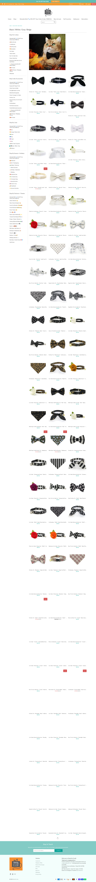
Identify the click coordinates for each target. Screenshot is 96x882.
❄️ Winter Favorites (14, 167)
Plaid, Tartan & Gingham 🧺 (15, 203)
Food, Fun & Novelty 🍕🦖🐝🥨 (16, 205)
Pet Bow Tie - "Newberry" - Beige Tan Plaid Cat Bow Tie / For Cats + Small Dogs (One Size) (38, 559)
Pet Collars (12, 51)
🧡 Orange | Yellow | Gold (15, 132)
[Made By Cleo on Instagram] (4, 4)
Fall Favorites (67, 19)
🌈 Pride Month (13, 186)
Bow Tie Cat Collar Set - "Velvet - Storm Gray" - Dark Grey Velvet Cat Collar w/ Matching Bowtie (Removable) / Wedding (58, 129)
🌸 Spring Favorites (14, 181)
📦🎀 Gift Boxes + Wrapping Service (15, 70)
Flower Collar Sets (13, 58)
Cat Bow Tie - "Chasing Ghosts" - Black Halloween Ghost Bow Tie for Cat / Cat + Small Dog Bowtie (38, 750)
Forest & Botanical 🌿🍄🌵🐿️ (16, 207)
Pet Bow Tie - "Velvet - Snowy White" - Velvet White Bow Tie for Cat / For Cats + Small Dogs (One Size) (77, 129)
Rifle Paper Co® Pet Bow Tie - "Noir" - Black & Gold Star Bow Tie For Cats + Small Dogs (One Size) (58, 392)
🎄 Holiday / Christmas (14, 165)
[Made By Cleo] (48, 12)
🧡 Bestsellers (12, 48)
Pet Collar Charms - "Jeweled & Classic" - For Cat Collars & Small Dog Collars (77, 870)
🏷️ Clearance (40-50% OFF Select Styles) (15, 65)
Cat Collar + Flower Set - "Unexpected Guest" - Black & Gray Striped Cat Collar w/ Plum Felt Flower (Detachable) (38, 487)
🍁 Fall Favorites (13, 46)
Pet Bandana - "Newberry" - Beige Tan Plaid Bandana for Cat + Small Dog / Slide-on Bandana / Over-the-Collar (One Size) (77, 559)
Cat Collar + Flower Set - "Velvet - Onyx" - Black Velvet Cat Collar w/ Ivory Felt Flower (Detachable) (38, 103)
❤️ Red (11, 129)
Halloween (76, 19)
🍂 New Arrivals (13, 42)
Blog (22, 4)
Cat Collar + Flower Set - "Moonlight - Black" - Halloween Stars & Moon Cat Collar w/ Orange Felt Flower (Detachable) (58, 726)
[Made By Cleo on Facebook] (2, 4)
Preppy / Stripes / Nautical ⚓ (16, 219)
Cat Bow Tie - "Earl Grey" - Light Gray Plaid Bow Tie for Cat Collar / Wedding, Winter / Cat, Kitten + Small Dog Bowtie (77, 224)
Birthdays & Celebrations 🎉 (15, 230)
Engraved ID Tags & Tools (15, 85)
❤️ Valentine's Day (13, 174)
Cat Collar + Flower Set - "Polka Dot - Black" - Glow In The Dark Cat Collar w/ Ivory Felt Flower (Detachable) (77, 320)
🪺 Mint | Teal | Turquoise (15, 143)
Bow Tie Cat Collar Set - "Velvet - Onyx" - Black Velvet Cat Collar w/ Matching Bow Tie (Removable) (58, 103)
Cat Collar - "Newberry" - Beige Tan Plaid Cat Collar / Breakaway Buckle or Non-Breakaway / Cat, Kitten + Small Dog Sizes (58, 559)
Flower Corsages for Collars (15, 95)
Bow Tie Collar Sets (14, 55)
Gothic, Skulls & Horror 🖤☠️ (15, 223)
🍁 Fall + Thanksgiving (14, 162)
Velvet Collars (12, 53)
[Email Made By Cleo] (7, 4)
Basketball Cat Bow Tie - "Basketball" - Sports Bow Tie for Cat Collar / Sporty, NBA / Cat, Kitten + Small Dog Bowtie (58, 822)
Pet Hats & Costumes (14, 105)
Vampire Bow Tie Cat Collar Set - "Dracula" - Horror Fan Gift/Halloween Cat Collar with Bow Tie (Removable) (38, 822)
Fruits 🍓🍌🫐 (12, 212)
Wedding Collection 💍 (14, 237)
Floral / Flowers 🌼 (13, 209)
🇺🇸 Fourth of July (13, 183)
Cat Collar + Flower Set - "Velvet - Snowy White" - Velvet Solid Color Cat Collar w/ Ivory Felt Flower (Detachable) (77, 151)
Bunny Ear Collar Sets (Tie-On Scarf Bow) (16, 61)
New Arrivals (57, 19)
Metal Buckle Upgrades (14, 92)
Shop (15, 19)
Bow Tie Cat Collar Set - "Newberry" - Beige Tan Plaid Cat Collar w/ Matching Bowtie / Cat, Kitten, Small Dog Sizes (77, 583)
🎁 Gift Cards (12, 67)
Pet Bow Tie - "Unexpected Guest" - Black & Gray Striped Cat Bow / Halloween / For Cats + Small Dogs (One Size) (77, 439)
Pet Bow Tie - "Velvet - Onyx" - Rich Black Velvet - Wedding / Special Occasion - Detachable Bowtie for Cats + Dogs (38, 81)
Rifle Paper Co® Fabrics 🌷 (15, 228)
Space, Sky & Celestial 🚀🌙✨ (16, 214)
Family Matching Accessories (16, 108)
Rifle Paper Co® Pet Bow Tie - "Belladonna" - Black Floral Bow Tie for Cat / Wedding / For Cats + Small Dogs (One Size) (38, 439)
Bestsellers (85, 19)
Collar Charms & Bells (14, 88)
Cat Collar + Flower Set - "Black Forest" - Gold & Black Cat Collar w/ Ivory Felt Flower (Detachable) (38, 392)
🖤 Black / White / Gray (15, 145)
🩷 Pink (11, 141)
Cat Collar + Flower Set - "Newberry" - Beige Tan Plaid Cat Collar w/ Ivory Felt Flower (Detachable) (58, 583)
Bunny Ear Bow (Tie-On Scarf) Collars (16, 100)
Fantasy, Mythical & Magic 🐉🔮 (16, 221)
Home (9, 19)
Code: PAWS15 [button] (55, 1)
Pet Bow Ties (12, 97)
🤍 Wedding (12, 172)
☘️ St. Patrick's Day (13, 176)
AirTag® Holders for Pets (15, 90)
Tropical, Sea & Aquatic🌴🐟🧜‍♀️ (16, 216)
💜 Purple (12, 139)
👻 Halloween (12, 44)
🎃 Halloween (12, 160)
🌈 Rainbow (12, 148)
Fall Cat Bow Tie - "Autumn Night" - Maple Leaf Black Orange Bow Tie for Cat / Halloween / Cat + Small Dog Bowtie (58, 679)
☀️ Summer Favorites (14, 188)
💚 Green (11, 134)
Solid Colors (12, 242)
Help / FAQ (18, 4)
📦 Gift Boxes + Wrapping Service (15, 114)
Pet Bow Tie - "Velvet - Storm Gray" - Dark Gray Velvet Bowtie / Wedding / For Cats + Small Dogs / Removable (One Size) (77, 105)
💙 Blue (11, 136)
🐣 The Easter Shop (14, 179)
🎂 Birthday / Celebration (15, 169)
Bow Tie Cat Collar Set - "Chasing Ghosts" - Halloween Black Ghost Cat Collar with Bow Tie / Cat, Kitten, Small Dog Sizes (77, 774)
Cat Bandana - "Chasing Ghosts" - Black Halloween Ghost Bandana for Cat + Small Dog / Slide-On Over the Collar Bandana (77, 750)
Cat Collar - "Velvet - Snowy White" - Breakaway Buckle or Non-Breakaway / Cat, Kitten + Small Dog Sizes (38, 153)
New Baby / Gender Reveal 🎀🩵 (16, 239)
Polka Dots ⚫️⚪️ (13, 233)
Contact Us (11, 4)
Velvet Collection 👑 (14, 200)
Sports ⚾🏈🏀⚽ (13, 226)
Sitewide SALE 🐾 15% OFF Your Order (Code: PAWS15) (36, 19)
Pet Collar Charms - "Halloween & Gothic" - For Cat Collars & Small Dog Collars (58, 870)
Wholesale (12, 73)
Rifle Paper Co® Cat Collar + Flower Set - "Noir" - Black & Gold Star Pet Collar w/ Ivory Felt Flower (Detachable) (77, 416)
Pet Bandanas (12, 103)
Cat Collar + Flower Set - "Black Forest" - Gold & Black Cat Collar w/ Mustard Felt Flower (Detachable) (77, 368)
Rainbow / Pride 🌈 (13, 235)
